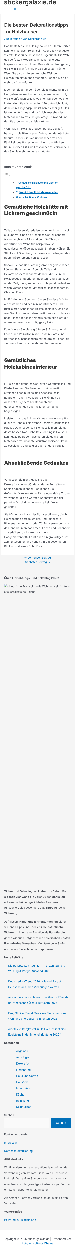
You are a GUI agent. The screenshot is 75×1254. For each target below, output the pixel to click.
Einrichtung (23, 1069)
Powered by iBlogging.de (20, 1219)
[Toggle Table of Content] (7, 175)
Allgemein (22, 1051)
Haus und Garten (27, 1075)
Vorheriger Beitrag (37, 557)
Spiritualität (23, 1106)
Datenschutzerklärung (18, 1151)
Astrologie (22, 1057)
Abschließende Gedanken (34, 197)
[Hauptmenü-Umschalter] (13, 9)
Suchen (9, 1115)
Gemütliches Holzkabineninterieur (38, 192)
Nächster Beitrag (37, 562)
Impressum (11, 1142)
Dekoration (13, 38)
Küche (20, 1094)
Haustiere (22, 1082)
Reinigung (22, 1100)
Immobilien (23, 1088)
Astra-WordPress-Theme (37, 1243)
